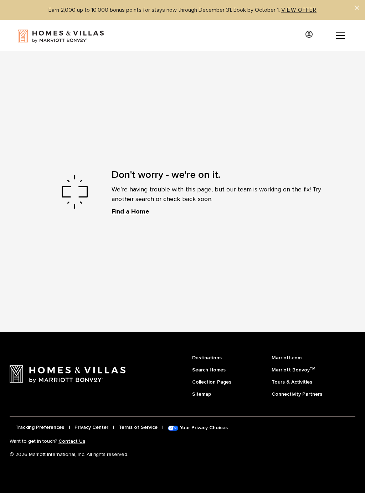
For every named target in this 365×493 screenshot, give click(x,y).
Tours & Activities (292, 382)
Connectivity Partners (297, 394)
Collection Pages (211, 382)
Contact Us (71, 441)
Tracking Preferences (39, 427)
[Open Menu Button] (335, 35)
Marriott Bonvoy (293, 369)
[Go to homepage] (52, 35)
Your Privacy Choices (203, 428)
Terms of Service (138, 427)
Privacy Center (91, 427)
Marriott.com (287, 358)
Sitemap (201, 394)
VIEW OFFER (299, 10)
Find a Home (130, 211)
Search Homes (209, 370)
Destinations (207, 358)
